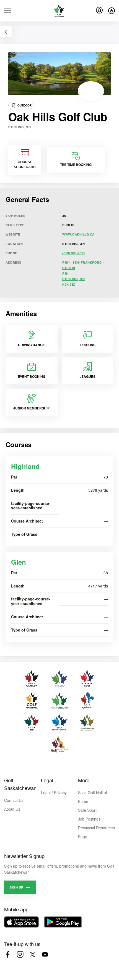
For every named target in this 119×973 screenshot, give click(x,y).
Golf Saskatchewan (20, 784)
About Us (12, 809)
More (83, 780)
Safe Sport (87, 810)
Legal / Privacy (54, 792)
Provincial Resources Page (96, 832)
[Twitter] (32, 954)
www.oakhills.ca (78, 234)
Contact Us (14, 800)
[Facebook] (7, 954)
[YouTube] (45, 954)
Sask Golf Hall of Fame (92, 797)
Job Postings (89, 819)
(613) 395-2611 (73, 253)
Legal (47, 780)
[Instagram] (20, 954)
